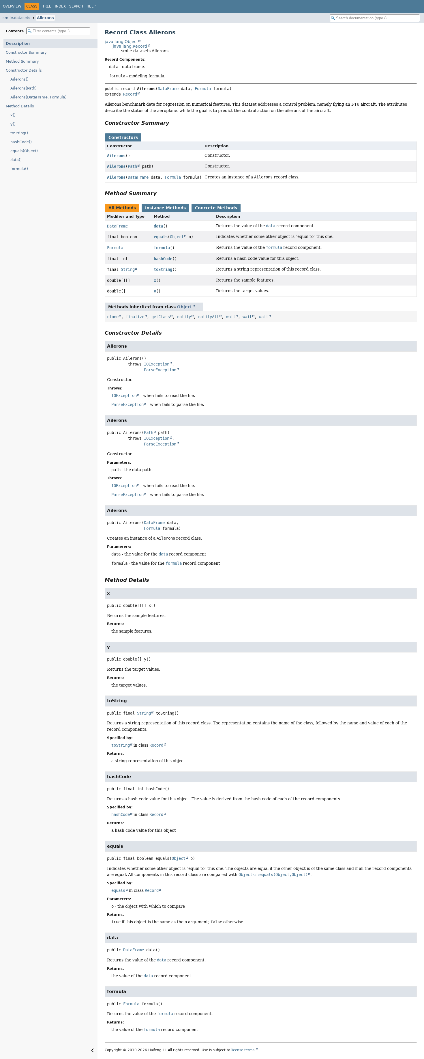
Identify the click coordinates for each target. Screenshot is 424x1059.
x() (13, 115)
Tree (46, 6)
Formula (203, 88)
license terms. (243, 1050)
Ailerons (45, 18)
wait (230, 316)
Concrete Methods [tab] (216, 208)
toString (163, 269)
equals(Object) (24, 151)
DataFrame (168, 88)
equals (161, 236)
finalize (135, 316)
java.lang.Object (121, 41)
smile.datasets (16, 18)
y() (13, 124)
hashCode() (21, 142)
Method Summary (22, 61)
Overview (12, 6)
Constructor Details (24, 70)
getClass (160, 316)
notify (184, 316)
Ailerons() (19, 79)
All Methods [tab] (122, 208)
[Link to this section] (173, 123)
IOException (156, 364)
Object (177, 236)
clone (113, 316)
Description (18, 43)
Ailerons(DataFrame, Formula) (38, 97)
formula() (19, 169)
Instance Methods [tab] (165, 208)
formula (162, 247)
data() (16, 160)
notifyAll (208, 316)
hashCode (163, 258)
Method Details (20, 106)
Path (132, 166)
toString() (19, 133)
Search (76, 6)
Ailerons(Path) (23, 88)
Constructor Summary (26, 52)
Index (60, 6)
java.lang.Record (130, 46)
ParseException (160, 370)
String (128, 269)
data (158, 226)
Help (91, 6)
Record (130, 94)
